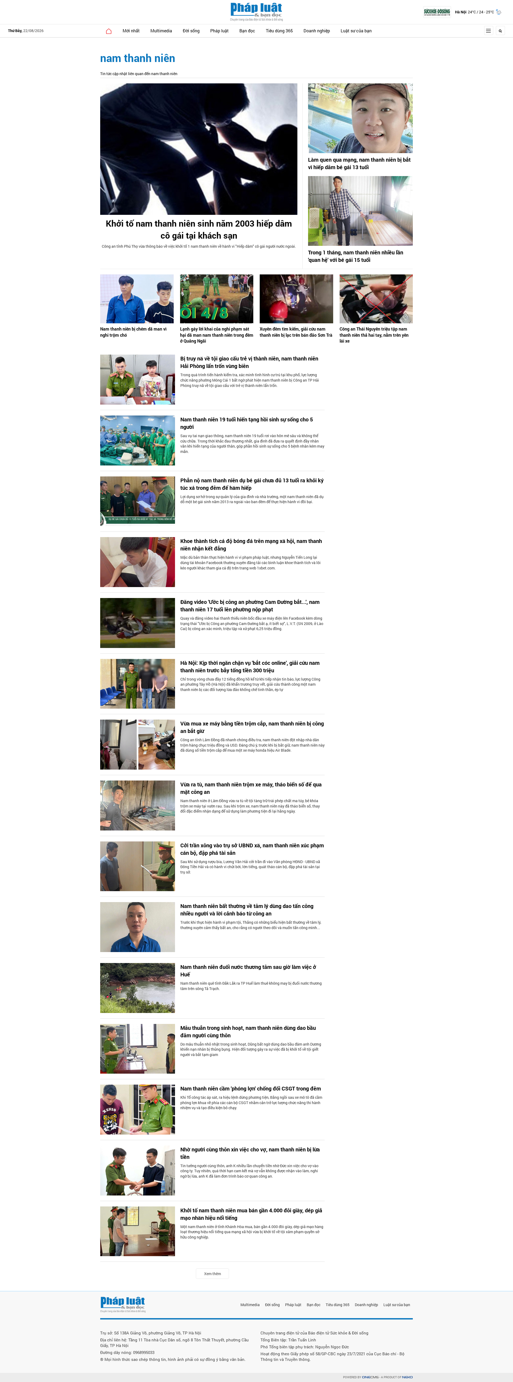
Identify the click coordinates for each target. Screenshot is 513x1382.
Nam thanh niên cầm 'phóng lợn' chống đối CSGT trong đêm (250, 1088)
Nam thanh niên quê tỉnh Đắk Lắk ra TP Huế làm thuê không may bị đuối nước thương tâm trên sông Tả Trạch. (251, 986)
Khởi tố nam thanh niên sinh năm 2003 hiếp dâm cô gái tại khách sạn (199, 229)
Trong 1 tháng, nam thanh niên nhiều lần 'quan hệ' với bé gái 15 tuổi (355, 256)
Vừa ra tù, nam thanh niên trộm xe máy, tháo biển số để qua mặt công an (251, 788)
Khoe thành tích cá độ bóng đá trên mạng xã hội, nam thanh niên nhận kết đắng (251, 544)
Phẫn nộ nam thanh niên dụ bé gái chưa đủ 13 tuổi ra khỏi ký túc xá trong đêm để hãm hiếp (252, 484)
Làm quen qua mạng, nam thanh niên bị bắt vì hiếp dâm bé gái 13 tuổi (359, 163)
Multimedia (161, 30)
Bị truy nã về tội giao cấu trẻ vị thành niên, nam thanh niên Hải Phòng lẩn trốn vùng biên (249, 362)
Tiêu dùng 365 (279, 30)
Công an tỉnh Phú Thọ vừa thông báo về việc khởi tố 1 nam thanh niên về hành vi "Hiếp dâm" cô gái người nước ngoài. (199, 246)
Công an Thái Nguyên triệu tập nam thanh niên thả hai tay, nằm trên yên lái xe (374, 335)
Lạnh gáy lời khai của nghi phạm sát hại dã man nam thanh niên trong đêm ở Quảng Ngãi (216, 335)
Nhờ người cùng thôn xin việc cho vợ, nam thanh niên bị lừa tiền (250, 1153)
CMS (370, 1377)
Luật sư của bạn (356, 30)
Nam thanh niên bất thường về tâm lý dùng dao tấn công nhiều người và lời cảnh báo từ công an (246, 909)
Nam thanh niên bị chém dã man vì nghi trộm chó (133, 331)
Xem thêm (212, 1273)
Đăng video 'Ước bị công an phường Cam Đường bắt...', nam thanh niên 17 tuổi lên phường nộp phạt (250, 605)
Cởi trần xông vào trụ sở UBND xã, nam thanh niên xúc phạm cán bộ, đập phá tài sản (252, 849)
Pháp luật (219, 30)
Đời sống (191, 30)
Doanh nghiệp (317, 30)
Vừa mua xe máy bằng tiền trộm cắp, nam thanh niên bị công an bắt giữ (252, 727)
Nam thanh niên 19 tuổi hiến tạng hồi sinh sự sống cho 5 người (246, 423)
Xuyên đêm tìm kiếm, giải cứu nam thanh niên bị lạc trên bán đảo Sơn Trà (296, 331)
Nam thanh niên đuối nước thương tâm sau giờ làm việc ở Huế (248, 970)
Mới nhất (131, 30)
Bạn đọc (247, 30)
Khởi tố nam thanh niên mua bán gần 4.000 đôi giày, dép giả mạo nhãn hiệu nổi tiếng (251, 1214)
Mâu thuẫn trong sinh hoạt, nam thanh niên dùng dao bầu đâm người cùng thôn (248, 1031)
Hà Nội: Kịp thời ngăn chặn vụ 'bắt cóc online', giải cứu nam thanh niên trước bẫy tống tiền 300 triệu (250, 666)
